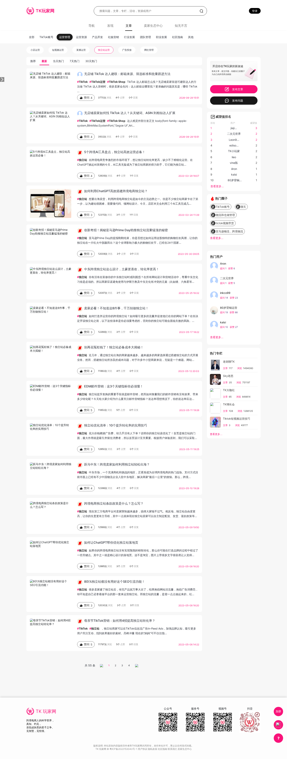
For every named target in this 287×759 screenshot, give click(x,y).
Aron (234, 168)
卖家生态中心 (153, 26)
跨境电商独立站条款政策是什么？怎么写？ (114, 503)
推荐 (33, 61)
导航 (91, 26)
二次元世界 (234, 133)
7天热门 (74, 61)
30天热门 (91, 61)
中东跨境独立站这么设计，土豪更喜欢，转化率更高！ (121, 269)
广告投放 (127, 49)
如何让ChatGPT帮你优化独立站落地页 (111, 542)
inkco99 (225, 292)
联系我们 (173, 748)
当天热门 (58, 61)
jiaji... (234, 128)
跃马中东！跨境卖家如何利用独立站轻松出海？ (117, 464)
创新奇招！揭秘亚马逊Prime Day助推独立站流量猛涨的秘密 (126, 230)
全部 (31, 37)
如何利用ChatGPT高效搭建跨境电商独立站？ (116, 191)
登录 (255, 10)
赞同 (88, 97)
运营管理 (64, 37)
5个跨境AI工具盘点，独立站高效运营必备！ (114, 152)
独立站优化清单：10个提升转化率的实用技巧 (115, 425)
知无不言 (181, 26)
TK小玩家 (234, 151)
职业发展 (161, 37)
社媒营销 (113, 37)
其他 (190, 37)
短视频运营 (58, 49)
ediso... (234, 145)
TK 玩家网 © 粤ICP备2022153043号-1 (116, 748)
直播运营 (81, 49)
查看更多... (217, 186)
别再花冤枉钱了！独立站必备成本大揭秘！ (114, 347)
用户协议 (143, 748)
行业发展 (129, 37)
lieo (234, 157)
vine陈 (234, 162)
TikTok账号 (46, 37)
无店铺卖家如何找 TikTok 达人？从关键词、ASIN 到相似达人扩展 (129, 113)
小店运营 (35, 49)
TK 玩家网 (46, 711)
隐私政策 (153, 748)
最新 (44, 61)
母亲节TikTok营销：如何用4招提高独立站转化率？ (119, 621)
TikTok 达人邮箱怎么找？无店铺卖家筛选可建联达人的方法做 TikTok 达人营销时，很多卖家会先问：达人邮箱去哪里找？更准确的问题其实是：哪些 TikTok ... (137, 86)
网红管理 (149, 49)
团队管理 (145, 37)
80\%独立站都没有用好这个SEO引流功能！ (114, 581)
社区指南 (177, 37)
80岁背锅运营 (228, 307)
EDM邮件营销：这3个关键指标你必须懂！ (113, 386)
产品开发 (97, 37)
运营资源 (81, 37)
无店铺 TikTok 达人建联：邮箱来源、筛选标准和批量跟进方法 (127, 74)
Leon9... (234, 139)
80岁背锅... (235, 180)
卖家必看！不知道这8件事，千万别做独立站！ (116, 308)
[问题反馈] (278, 738)
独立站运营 (104, 49)
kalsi (234, 174)
